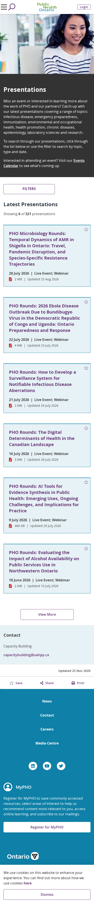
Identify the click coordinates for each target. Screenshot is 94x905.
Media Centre (47, 743)
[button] (29, 189)
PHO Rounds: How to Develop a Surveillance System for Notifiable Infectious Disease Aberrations (42, 381)
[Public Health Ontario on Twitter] (61, 766)
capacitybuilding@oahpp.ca (26, 654)
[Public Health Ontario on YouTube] (47, 766)
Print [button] (80, 683)
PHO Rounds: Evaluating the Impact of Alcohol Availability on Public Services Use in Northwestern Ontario (44, 561)
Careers (47, 729)
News (47, 701)
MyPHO (23, 787)
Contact (47, 715)
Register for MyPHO (47, 827)
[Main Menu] (4, 7)
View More (47, 614)
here (27, 883)
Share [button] (49, 683)
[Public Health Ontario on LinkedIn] (33, 766)
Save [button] (19, 683)
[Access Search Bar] (12, 7)
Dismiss (47, 894)
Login (84, 7)
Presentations (24, 89)
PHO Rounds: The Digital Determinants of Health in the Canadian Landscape (42, 438)
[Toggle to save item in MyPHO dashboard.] (86, 229)
